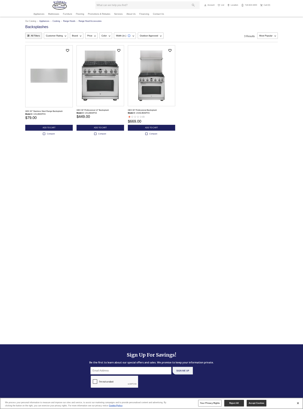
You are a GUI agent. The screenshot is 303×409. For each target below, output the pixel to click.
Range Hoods (69, 21)
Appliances (38, 14)
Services (118, 14)
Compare (51, 134)
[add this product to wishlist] (67, 50)
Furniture (67, 14)
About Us (131, 14)
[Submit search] (193, 5)
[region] (151, 403)
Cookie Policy (115, 405)
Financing (144, 14)
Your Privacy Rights (210, 403)
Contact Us (158, 14)
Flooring (80, 14)
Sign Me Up (182, 370)
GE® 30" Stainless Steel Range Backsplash (44, 111)
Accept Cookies (256, 403)
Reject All (234, 403)
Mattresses (53, 14)
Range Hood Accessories (90, 21)
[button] (205, 5)
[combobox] (56, 36)
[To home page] (59, 5)
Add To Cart (49, 128)
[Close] (297, 403)
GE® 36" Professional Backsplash (142, 110)
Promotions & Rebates (99, 14)
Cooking (56, 21)
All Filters (35, 35)
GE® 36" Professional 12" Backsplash (93, 110)
